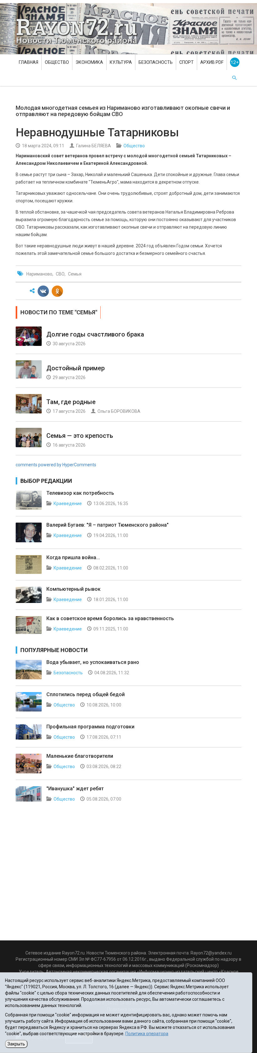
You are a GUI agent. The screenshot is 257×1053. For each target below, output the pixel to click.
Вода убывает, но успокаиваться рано (92, 662)
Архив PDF (211, 62)
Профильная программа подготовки (90, 727)
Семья (74, 273)
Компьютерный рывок (73, 589)
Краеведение (68, 503)
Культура (121, 62)
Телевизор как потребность (80, 493)
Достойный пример (75, 368)
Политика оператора (146, 1033)
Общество (57, 62)
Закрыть (16, 1043)
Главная (28, 62)
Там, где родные (71, 402)
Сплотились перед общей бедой (85, 694)
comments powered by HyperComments (56, 464)
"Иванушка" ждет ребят (75, 789)
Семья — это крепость (79, 435)
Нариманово (39, 273)
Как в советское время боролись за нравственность (110, 618)
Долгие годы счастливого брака (95, 334)
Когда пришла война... (73, 557)
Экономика (89, 62)
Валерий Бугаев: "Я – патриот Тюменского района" (107, 525)
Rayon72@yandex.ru (211, 952)
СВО (60, 273)
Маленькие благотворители (79, 756)
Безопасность (156, 62)
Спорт (186, 62)
